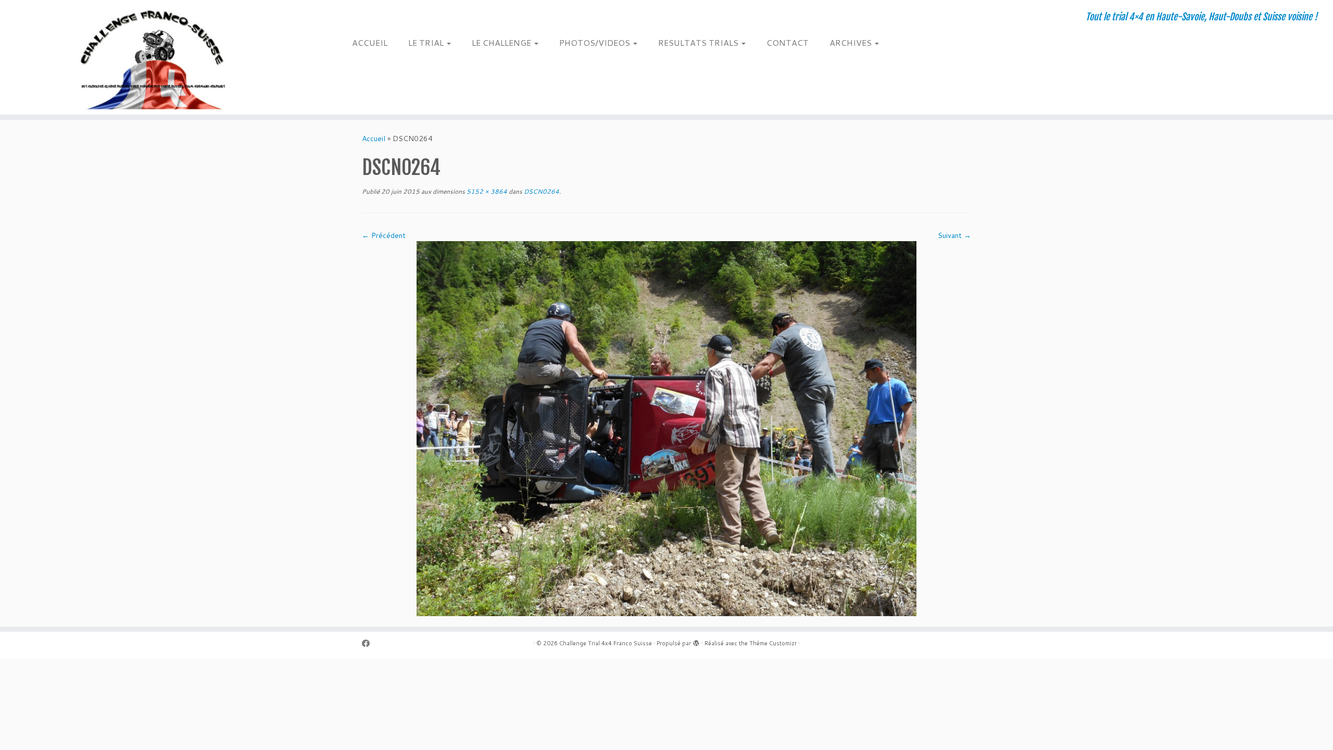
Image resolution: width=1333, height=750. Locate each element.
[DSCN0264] (666, 428)
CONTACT (787, 42)
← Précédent (384, 235)
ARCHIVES (851, 42)
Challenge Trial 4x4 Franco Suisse (605, 643)
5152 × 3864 (486, 191)
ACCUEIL (369, 42)
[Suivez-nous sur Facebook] (369, 643)
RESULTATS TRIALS (699, 42)
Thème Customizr (773, 643)
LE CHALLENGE (502, 42)
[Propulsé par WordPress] (696, 641)
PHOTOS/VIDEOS (595, 42)
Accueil (373, 138)
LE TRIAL (427, 42)
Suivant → (954, 235)
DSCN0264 (540, 191)
